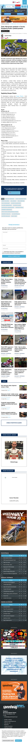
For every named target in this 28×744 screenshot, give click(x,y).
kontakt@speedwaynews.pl (10, 717)
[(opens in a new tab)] (7, 317)
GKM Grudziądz (6, 203)
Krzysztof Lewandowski (8, 207)
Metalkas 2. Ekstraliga (19, 306)
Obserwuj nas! (15, 193)
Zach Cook (14, 216)
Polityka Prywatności (8, 726)
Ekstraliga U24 (5, 31)
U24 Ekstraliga (16, 214)
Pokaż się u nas (7, 723)
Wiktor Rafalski (6, 216)
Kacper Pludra (19, 96)
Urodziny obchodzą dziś (8, 470)
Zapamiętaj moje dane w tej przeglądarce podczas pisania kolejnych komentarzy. (13, 252)
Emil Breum (13, 201)
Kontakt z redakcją (8, 719)
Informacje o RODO (8, 727)
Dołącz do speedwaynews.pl (10, 721)
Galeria (4, 381)
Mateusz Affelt (19, 207)
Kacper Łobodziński (7, 205)
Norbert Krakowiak (7, 209)
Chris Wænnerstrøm (21, 198)
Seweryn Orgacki (6, 214)
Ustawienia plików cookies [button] (8, 740)
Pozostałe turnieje (5, 376)
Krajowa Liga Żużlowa (19, 285)
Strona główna (5, 24)
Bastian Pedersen (9, 198)
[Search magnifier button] (13, 6)
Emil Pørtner (21, 201)
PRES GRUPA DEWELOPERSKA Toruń (10, 211)
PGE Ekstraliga (4, 285)
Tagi (3, 198)
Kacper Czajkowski (16, 203)
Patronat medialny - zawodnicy (9, 434)
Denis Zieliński (5, 201)
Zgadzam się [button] (18, 740)
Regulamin (6, 724)
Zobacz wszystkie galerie (14, 423)
